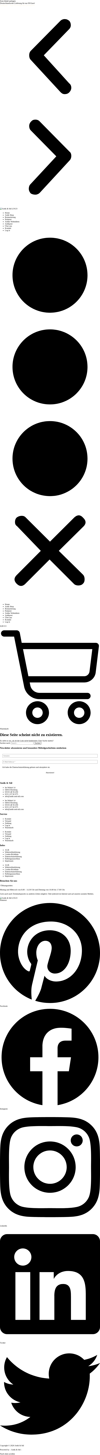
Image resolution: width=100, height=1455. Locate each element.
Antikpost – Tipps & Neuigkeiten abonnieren (17, 5)
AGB (7, 850)
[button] (50, 57)
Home (7, 213)
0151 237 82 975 (11, 794)
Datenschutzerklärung (20, 767)
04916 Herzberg (11, 790)
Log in (7, 230)
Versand (8, 821)
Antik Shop (9, 215)
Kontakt (8, 228)
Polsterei (8, 219)
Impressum (9, 861)
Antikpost (8, 224)
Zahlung (8, 823)
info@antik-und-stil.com (14, 796)
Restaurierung (10, 217)
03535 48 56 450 (11, 792)
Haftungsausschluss (12, 859)
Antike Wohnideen (12, 222)
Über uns (8, 226)
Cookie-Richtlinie (12, 854)
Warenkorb (9, 828)
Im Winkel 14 (10, 788)
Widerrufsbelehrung (12, 852)
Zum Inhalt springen (8, 1)
